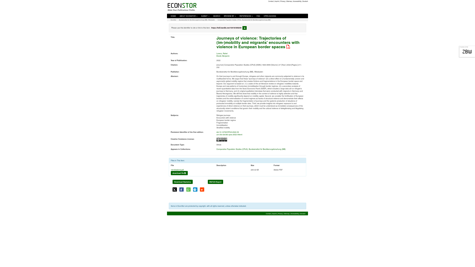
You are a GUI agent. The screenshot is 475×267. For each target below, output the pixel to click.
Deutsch (305, 1)
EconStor (173, 20)
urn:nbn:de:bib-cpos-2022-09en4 (229, 134)
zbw (467, 52)
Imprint (277, 1)
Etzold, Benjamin (223, 56)
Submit (204, 16)
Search (216, 16)
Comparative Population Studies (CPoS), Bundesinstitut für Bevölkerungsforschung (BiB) (244, 20)
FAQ (258, 16)
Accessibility (297, 1)
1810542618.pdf (177, 169)
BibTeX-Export (215, 182)
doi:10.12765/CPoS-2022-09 (227, 132)
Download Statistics (182, 182)
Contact (270, 1)
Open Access (270, 16)
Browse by (229, 16)
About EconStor (188, 16)
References (245, 16)
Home (173, 16)
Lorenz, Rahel (221, 53)
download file (178, 173)
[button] (175, 189)
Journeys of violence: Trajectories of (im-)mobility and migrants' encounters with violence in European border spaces (258, 42)
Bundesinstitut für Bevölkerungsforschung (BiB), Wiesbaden (197, 20)
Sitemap (289, 1)
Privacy (282, 1)
